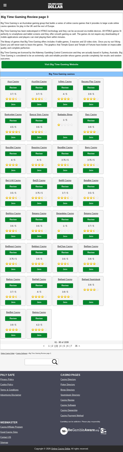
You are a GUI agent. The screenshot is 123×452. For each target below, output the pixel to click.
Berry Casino (91, 147)
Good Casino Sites (9, 432)
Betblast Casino (39, 246)
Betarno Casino (91, 213)
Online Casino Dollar (60, 449)
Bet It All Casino (13, 180)
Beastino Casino (39, 147)
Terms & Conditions (9, 390)
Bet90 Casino (65, 180)
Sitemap (4, 442)
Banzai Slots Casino (39, 114)
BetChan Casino (65, 246)
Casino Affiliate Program (11, 427)
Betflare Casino (91, 246)
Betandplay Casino (65, 213)
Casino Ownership (69, 410)
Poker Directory (68, 384)
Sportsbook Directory (70, 395)
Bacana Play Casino (91, 81)
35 (76, 346)
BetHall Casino (39, 279)
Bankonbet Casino (13, 114)
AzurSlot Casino (39, 81)
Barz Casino (91, 114)
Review (13, 87)
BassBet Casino (13, 147)
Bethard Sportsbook (91, 279)
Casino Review (67, 400)
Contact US (5, 437)
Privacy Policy (7, 379)
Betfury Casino (13, 279)
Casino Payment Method (72, 415)
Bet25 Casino (39, 180)
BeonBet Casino (65, 147)
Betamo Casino (39, 213)
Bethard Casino (65, 279)
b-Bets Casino (65, 81)
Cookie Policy (6, 384)
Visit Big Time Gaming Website (61, 64)
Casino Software (68, 405)
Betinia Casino (39, 312)
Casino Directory (68, 379)
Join (13, 104)
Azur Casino (13, 81)
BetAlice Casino (13, 213)
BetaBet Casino (91, 180)
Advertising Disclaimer (10, 395)
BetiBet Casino (13, 312)
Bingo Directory (68, 390)
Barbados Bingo (65, 114)
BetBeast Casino (13, 246)
